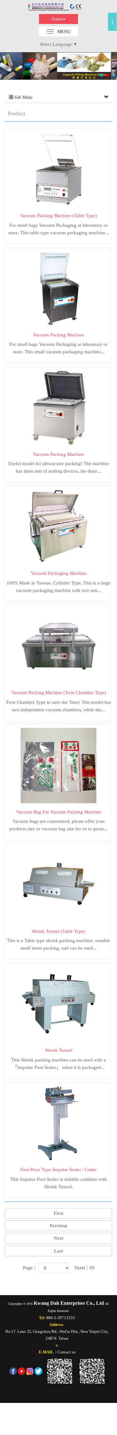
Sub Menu (22, 97)
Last (58, 1250)
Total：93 (84, 1267)
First (58, 1213)
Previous (58, 1225)
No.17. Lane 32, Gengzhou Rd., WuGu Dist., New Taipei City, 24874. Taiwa (57, 1335)
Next (58, 1238)
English (57, 19)
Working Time (58, 7)
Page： (30, 1267)
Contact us (66, 1352)
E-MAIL (46, 1352)
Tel (42, 1317)
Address (56, 1324)
